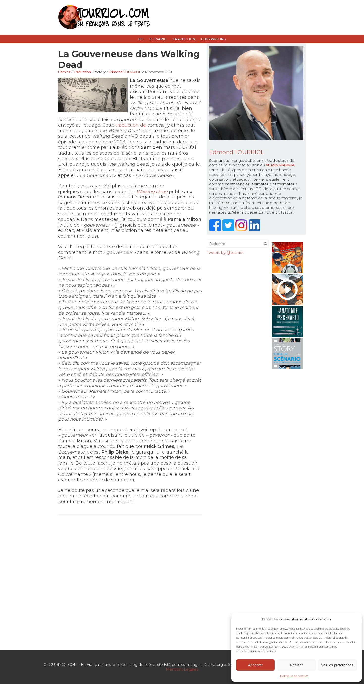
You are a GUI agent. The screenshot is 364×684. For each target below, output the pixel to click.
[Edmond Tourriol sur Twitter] (228, 230)
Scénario (158, 39)
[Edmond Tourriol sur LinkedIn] (255, 230)
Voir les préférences (337, 665)
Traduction (184, 39)
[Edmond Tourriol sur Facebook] (215, 230)
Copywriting (213, 39)
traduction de (131, 125)
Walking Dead (152, 191)
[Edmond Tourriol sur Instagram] (242, 230)
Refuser (296, 665)
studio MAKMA (280, 165)
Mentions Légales (182, 669)
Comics (64, 72)
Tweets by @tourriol (225, 252)
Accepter (255, 665)
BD (140, 39)
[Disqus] (130, 582)
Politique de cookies (294, 676)
